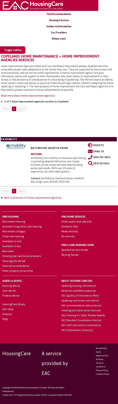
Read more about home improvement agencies (28, 95)
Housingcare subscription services (81, 310)
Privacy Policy (102, 370)
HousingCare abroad (14, 261)
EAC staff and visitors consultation (81, 325)
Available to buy (11, 246)
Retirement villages (13, 231)
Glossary (7, 314)
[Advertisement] (59, 125)
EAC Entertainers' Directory (77, 330)
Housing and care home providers (21, 256)
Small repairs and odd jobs (76, 221)
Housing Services (59, 20)
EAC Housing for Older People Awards (83, 315)
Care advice (9, 290)
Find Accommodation (59, 14)
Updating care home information (80, 300)
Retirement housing (13, 221)
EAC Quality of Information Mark (80, 295)
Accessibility (101, 348)
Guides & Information (58, 26)
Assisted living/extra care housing (22, 226)
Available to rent (12, 241)
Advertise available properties (78, 290)
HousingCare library (13, 304)
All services (68, 236)
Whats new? (59, 38)
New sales (8, 251)
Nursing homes (70, 254)
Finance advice (10, 295)
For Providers (59, 32)
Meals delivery (69, 231)
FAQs (5, 319)
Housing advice (11, 285)
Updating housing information (78, 285)
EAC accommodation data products (81, 305)
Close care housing (13, 236)
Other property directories (17, 270)
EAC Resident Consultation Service (81, 320)
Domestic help (69, 226)
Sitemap (99, 359)
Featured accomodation (16, 266)
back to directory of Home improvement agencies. (32, 197)
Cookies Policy (102, 374)
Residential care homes (74, 249)
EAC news (8, 309)
